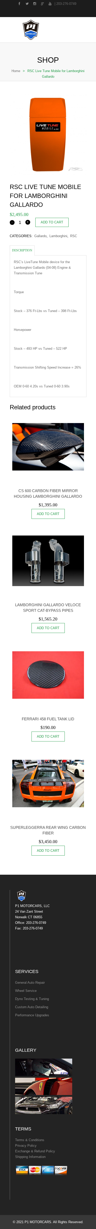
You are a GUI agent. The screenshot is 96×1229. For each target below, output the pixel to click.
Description (22, 250)
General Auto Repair (30, 982)
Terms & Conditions (29, 1140)
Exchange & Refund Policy (35, 1151)
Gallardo (40, 236)
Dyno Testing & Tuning (32, 999)
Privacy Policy (26, 1145)
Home (16, 71)
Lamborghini (58, 236)
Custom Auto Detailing (31, 1007)
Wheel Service (26, 991)
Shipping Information (30, 1157)
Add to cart (52, 222)
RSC (73, 236)
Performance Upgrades (32, 1015)
